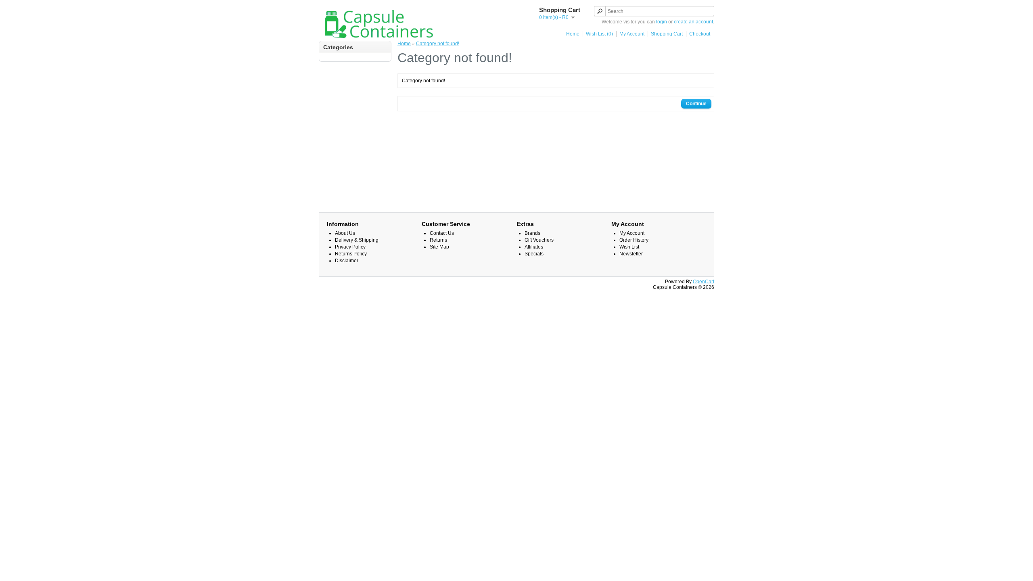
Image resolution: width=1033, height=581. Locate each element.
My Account (631, 34)
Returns (438, 240)
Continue (696, 104)
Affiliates (534, 247)
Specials (534, 254)
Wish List (629, 247)
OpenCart (703, 281)
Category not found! (437, 43)
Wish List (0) (599, 34)
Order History (633, 240)
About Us (345, 233)
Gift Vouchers (539, 240)
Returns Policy (351, 254)
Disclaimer (346, 260)
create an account (693, 22)
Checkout (699, 34)
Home (572, 34)
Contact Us (442, 233)
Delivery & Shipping (356, 240)
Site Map (439, 247)
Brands (532, 233)
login (661, 22)
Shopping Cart (667, 34)
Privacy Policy (350, 247)
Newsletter (631, 254)
